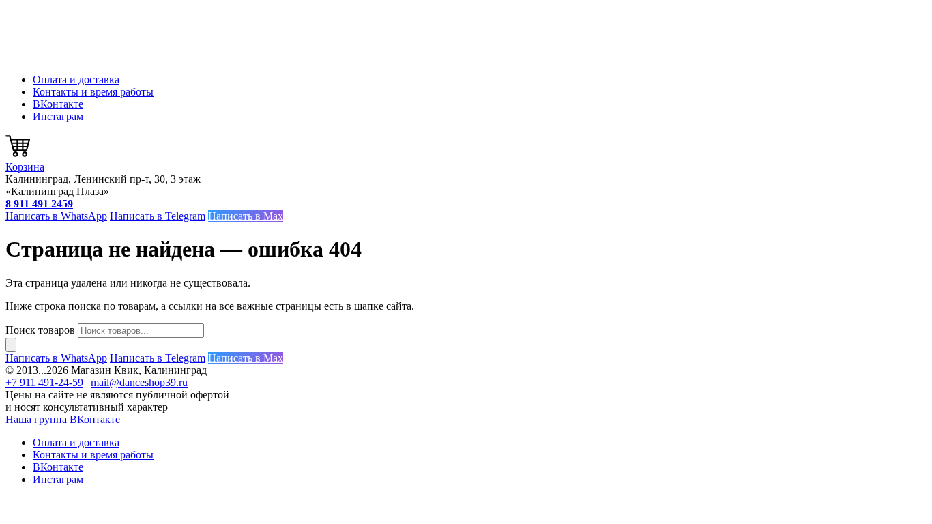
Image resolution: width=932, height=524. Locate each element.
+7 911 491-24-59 (44, 382)
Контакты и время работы (93, 92)
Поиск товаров (40, 330)
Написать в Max (245, 216)
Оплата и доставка (76, 79)
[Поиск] (10, 345)
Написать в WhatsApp (56, 216)
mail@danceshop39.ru (139, 382)
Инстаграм (58, 116)
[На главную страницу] (73, 56)
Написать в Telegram (157, 216)
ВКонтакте (58, 104)
